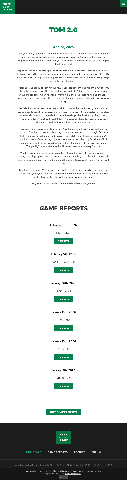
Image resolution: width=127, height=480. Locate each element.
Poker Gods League (7, 7)
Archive (79, 452)
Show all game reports (63, 412)
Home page (33, 452)
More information (73, 473)
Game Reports (58, 452)
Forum (96, 452)
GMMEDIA (68, 464)
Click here (63, 241)
